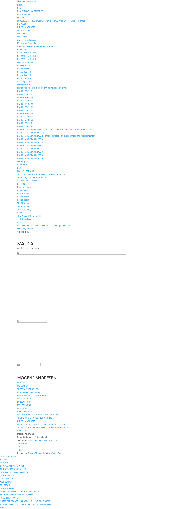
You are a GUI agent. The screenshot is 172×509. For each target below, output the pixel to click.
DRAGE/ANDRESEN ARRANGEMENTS (33, 395)
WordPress (58, 453)
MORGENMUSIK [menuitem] (7, 475)
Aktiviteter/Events (25, 219)
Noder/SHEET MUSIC (26, 171)
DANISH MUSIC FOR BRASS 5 (30, 145)
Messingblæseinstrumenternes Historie (35, 46)
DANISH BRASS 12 (25, 94)
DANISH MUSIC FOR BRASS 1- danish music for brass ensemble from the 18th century (55, 129)
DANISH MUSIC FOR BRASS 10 (30, 132)
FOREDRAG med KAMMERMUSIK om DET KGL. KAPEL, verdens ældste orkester (52, 20)
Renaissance (22, 190)
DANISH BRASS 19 (25, 116)
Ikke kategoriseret (25, 228)
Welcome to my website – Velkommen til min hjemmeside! (43, 225)
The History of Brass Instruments (32, 177)
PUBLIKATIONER (24, 411)
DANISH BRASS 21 (25, 123)
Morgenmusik (23, 84)
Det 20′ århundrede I (26, 52)
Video (19, 222)
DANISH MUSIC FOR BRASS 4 (30, 142)
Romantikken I (23, 68)
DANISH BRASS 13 (25, 97)
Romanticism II (24, 196)
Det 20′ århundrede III (27, 59)
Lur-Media (21, 33)
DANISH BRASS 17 (25, 110)
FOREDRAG (22, 408)
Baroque (21, 184)
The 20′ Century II (25, 206)
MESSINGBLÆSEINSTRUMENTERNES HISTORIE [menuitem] (20, 491)
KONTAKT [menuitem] (4, 507)
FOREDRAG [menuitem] (5, 485)
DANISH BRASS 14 (25, 100)
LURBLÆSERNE (23, 30)
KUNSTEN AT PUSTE (26, 27)
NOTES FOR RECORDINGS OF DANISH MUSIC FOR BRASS (42, 88)
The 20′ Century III (25, 209)
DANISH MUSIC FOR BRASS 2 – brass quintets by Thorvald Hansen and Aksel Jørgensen (56, 136)
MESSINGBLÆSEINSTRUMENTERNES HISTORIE (37, 414)
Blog (19, 8)
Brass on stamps (24, 187)
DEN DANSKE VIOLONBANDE (30, 11)
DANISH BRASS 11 (25, 91)
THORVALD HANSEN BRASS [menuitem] (12, 466)
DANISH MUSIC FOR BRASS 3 (30, 139)
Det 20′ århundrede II (26, 56)
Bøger (19, 168)
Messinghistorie (24, 81)
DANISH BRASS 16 (25, 107)
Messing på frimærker (27, 43)
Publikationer (23, 164)
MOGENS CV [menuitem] (5, 462)
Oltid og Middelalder (26, 62)
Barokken (21, 49)
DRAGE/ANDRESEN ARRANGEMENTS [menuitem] (16, 472)
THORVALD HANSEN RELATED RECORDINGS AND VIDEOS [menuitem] (25, 504)
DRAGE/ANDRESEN (25, 14)
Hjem (19, 4)
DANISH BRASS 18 (25, 113)
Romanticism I (23, 193)
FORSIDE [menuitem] (4, 459)
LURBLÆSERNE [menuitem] (6, 478)
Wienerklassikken (25, 78)
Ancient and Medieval (27, 180)
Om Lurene (22, 36)
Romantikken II (24, 72)
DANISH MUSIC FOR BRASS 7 (30, 152)
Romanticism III (24, 200)
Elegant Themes (35, 453)
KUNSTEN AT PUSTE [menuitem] (9, 498)
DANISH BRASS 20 (25, 120)
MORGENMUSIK (24, 398)
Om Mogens (22, 161)
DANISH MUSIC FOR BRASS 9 (30, 158)
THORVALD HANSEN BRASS (29, 216)
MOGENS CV (22, 386)
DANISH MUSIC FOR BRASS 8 (30, 155)
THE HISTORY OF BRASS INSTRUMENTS (34, 418)
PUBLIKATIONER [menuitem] (7, 488)
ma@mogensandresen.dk (45, 440)
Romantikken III (24, 75)
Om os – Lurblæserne (26, 40)
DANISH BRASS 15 (25, 104)
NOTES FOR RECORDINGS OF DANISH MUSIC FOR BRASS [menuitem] (25, 501)
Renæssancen (23, 65)
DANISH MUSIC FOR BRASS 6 (30, 148)
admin (22, 248)
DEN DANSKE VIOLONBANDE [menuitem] (13, 469)
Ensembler (22, 17)
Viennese (21, 212)
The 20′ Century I (24, 203)
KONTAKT (21, 24)
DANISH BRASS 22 (25, 126)
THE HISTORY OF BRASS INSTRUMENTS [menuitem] (17, 494)
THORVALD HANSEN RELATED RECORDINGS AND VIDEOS (42, 174)
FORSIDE (21, 382)
